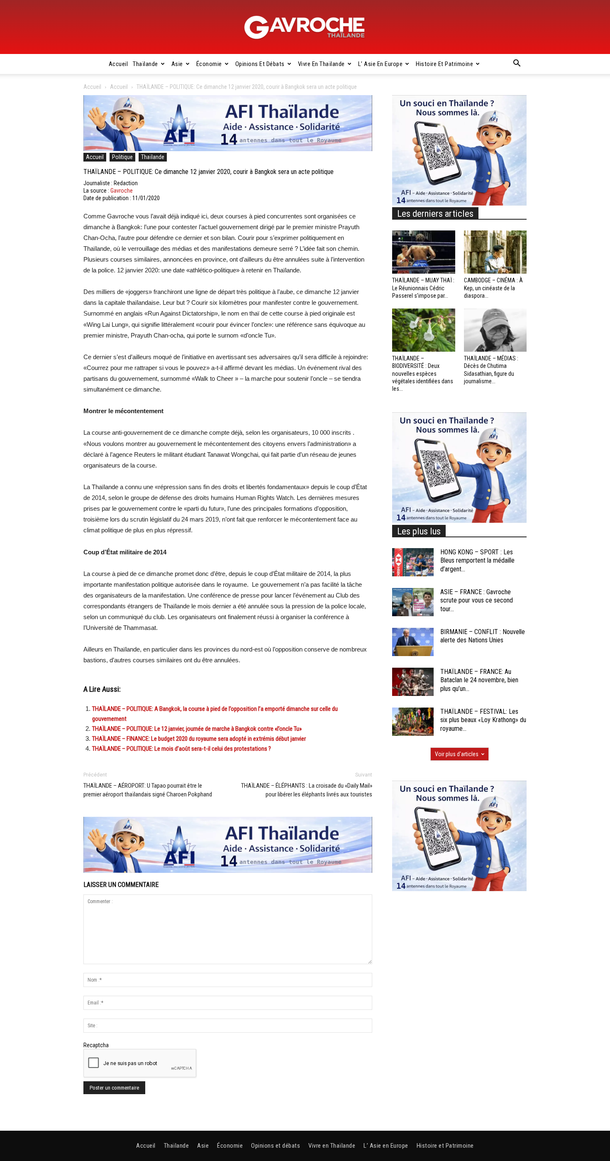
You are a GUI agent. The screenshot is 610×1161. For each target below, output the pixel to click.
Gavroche (121, 190)
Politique (122, 157)
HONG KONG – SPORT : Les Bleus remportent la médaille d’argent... (477, 560)
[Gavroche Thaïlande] (305, 27)
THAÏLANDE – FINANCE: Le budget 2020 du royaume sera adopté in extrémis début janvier (199, 738)
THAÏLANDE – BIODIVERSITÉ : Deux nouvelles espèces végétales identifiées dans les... (422, 373)
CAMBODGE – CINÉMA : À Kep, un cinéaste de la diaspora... (493, 288)
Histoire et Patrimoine (444, 64)
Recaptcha (96, 1045)
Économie (209, 64)
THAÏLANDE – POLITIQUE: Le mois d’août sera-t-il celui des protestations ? (181, 748)
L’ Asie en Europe (380, 64)
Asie (177, 64)
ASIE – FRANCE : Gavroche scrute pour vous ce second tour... (476, 600)
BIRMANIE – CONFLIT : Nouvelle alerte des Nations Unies (482, 636)
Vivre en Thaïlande (321, 64)
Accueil (118, 64)
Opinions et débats (260, 64)
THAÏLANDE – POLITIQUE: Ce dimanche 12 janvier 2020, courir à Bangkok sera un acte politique (208, 172)
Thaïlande (145, 64)
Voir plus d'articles (456, 754)
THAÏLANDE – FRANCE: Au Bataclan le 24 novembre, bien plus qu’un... (479, 680)
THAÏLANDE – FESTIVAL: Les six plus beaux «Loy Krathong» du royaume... (483, 720)
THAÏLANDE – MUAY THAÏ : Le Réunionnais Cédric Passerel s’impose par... (423, 288)
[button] (517, 64)
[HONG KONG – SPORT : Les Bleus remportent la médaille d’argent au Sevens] (413, 562)
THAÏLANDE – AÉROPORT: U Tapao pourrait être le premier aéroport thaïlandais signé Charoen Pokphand (147, 790)
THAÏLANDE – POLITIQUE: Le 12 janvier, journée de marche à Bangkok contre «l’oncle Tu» (197, 728)
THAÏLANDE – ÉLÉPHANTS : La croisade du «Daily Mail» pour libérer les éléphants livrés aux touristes (306, 790)
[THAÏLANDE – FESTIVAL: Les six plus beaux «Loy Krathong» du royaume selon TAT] (413, 722)
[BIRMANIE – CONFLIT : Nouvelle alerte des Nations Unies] (413, 642)
